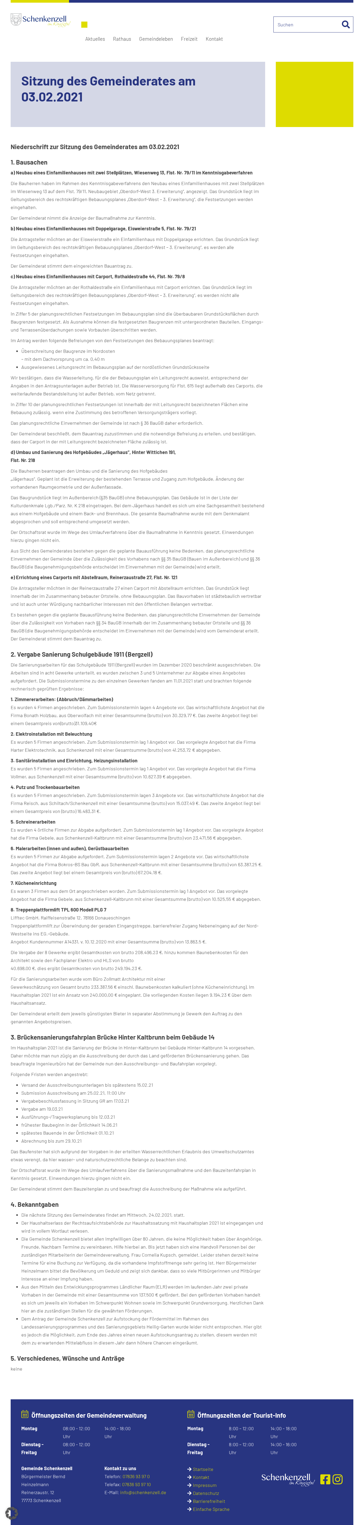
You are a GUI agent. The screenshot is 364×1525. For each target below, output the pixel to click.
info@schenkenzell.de (143, 1492)
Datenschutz (206, 1493)
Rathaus (122, 39)
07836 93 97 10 (136, 1484)
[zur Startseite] (288, 1479)
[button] (11, 1513)
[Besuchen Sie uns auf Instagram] (338, 1479)
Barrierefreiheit (209, 1501)
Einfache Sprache (211, 1509)
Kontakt (214, 39)
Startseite (203, 1469)
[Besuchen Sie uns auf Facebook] (326, 1479)
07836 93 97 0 (136, 1476)
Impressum (205, 1485)
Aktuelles (95, 39)
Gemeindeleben (156, 39)
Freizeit (189, 39)
